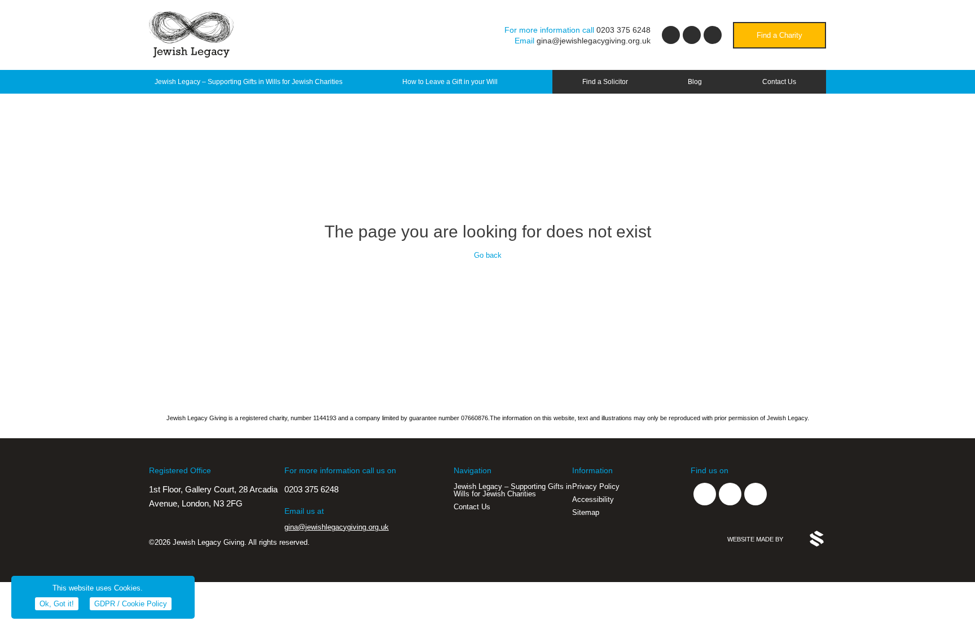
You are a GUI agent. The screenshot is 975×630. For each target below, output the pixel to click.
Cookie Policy (130, 604)
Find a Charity (779, 35)
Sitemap (585, 512)
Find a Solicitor (605, 82)
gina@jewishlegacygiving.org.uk (594, 40)
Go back (488, 255)
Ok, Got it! (56, 604)
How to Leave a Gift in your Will (450, 82)
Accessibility (593, 499)
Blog (695, 82)
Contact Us (779, 82)
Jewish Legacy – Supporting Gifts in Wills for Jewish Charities (248, 82)
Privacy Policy (596, 486)
